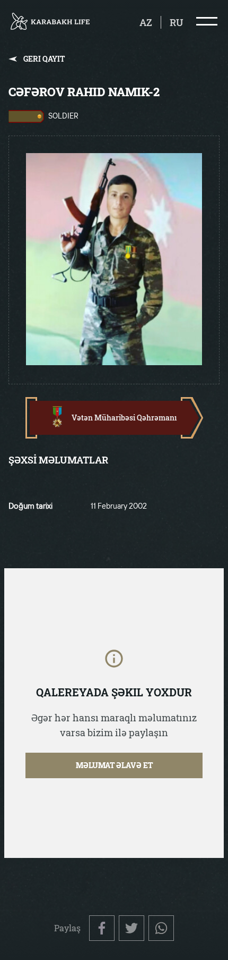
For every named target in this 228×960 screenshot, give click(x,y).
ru (176, 22)
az (145, 22)
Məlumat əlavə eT (114, 765)
